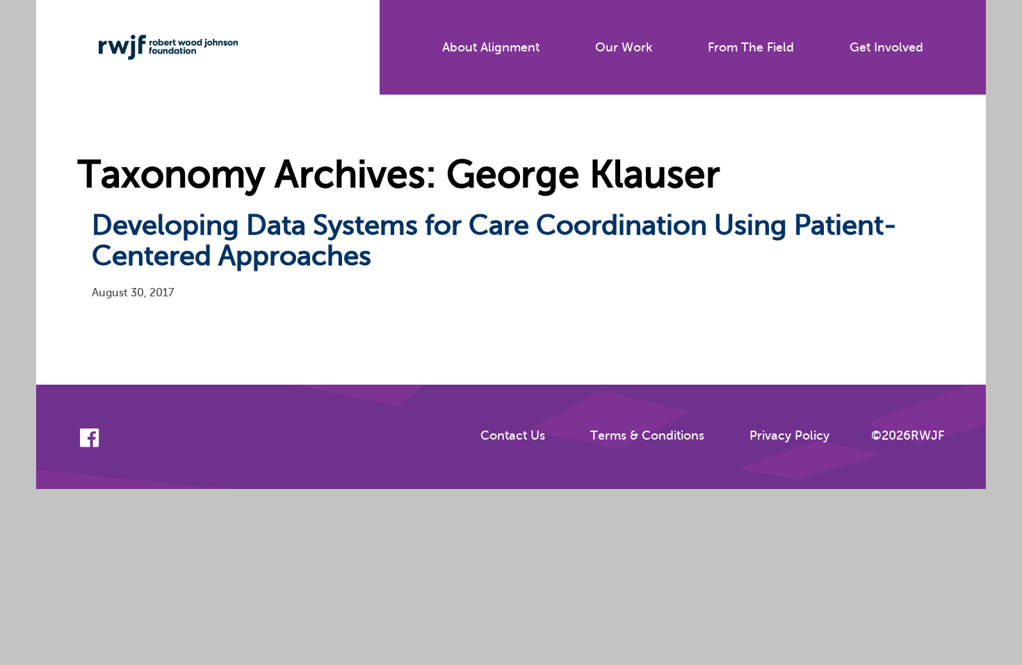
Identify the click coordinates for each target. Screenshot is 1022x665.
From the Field (751, 47)
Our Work (623, 47)
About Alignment (491, 47)
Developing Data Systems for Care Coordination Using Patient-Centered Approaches (494, 240)
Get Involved (886, 47)
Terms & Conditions (647, 435)
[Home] (158, 47)
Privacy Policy (789, 435)
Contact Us (512, 435)
